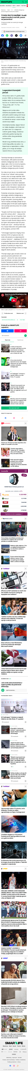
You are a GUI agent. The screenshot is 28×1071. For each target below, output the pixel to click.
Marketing (8, 1057)
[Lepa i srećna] (16, 1049)
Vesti (8, 10)
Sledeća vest (20, 313)
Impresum (14, 1057)
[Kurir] (11, 1049)
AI (17, 319)
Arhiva (19, 1062)
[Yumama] (23, 1049)
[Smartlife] (6, 2)
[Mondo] (4, 1049)
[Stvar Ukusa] (4, 1052)
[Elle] (10, 1052)
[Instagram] (20, 330)
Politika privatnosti (11, 1062)
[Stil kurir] (20, 1052)
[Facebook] (7, 330)
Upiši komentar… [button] (10, 690)
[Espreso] (14, 1054)
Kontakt (20, 1057)
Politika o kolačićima (20, 1059)
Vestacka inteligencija (8, 319)
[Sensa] (15, 1052)
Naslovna (3, 10)
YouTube (22, 319)
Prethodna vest (8, 313)
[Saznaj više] (25, 423)
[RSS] (22, 418)
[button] (25, 27)
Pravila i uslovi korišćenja (9, 1059)
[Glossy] (25, 1052)
